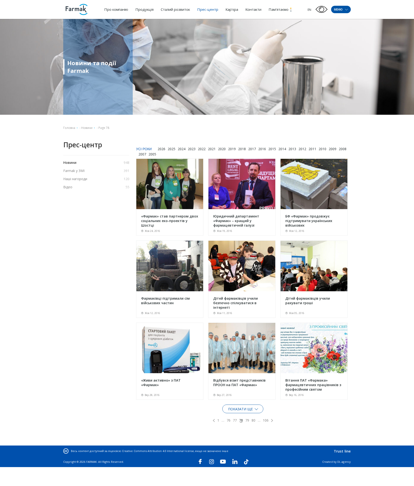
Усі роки (144, 149)
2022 (202, 149)
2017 (252, 149)
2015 (272, 149)
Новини (86, 128)
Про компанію (116, 9)
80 (253, 420)
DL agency (344, 461)
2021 (212, 149)
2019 (232, 149)
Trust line (342, 451)
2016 (262, 149)
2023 (192, 149)
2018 (242, 149)
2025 (171, 149)
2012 (302, 149)
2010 (322, 149)
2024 (181, 149)
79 (247, 420)
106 (266, 420)
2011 (312, 149)
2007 (142, 154)
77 (235, 420)
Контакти (253, 9)
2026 (161, 149)
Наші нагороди (75, 179)
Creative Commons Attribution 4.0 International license (158, 451)
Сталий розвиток (175, 9)
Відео (67, 187)
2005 (152, 154)
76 (228, 420)
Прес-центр (207, 9)
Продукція (144, 9)
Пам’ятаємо (278, 9)
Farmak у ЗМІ (74, 170)
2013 (292, 149)
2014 (282, 149)
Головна (69, 128)
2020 (222, 149)
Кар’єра (231, 9)
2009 (332, 149)
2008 (342, 149)
